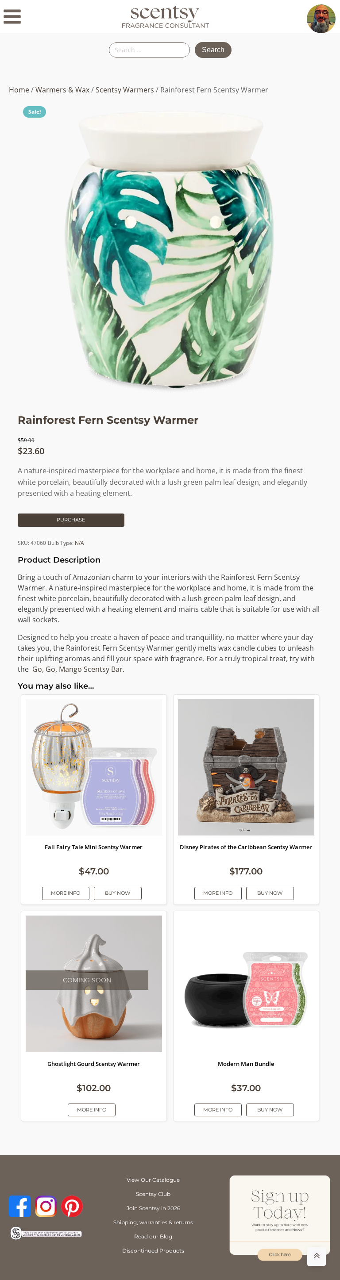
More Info (65, 893)
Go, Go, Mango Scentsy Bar (77, 669)
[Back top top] (316, 1256)
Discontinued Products (153, 1250)
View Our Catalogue (153, 1180)
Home (19, 90)
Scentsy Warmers (125, 90)
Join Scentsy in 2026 (153, 1208)
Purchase (71, 520)
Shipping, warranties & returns (153, 1222)
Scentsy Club (153, 1194)
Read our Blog (153, 1236)
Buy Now (117, 893)
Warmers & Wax (62, 90)
